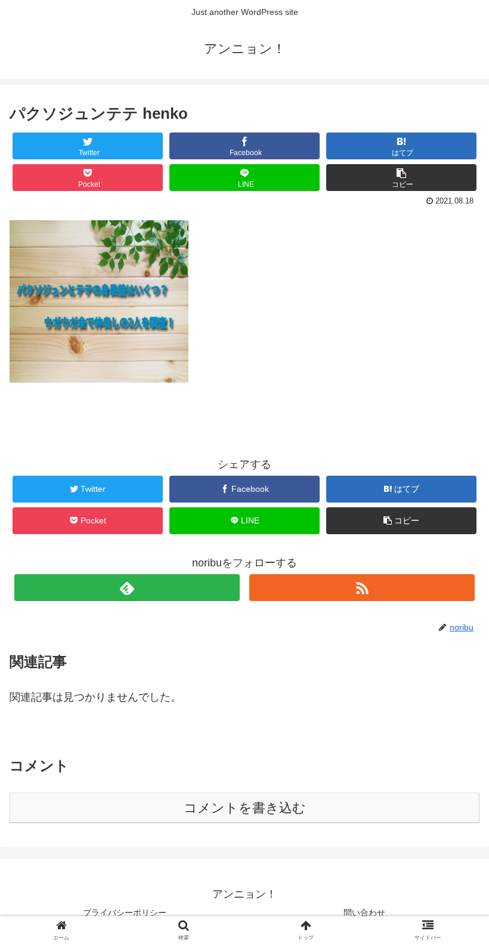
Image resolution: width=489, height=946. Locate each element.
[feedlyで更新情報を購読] (127, 587)
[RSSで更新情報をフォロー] (362, 587)
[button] (452, 934)
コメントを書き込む (245, 807)
